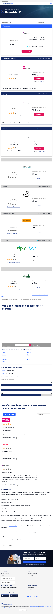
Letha (28, 359)
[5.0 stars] (15, 113)
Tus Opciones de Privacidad (7, 607)
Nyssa (3, 361)
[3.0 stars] (12, 113)
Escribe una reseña (9, 414)
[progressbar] (26, 385)
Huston (4, 354)
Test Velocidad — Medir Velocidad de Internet (8, 587)
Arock (28, 357)
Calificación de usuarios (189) (13, 262)
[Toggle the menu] (51, 3)
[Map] (26, 329)
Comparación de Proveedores (32, 573)
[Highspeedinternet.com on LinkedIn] (37, 597)
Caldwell (4, 357)
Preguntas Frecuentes (31, 577)
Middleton (4, 359)
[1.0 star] (8, 113)
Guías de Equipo (30, 575)
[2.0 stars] (10, 113)
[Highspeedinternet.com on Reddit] (34, 597)
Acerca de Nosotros (30, 587)
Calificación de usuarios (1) (13, 289)
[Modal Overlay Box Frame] (26, 558)
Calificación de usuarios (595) (13, 81)
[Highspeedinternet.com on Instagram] (32, 597)
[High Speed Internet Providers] (7, 3)
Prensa (28, 594)
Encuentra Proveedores (5, 573)
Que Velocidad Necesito (5, 589)
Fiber (3, 373)
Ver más (39, 178)
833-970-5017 (41, 151)
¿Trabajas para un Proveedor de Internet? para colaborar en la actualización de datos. (21, 299)
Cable (3, 370)
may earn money (5, 0)
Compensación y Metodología (34, 606)
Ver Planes (25, 51)
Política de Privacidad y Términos (45, 606)
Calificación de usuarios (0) (13, 180)
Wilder (3, 352)
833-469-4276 (41, 81)
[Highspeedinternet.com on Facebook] (28, 597)
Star (28, 354)
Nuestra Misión (30, 589)
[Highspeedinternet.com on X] (30, 597)
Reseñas (2, 575)
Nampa (29, 352)
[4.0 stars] (13, 113)
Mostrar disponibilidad (7, 345)
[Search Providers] (13, 578)
